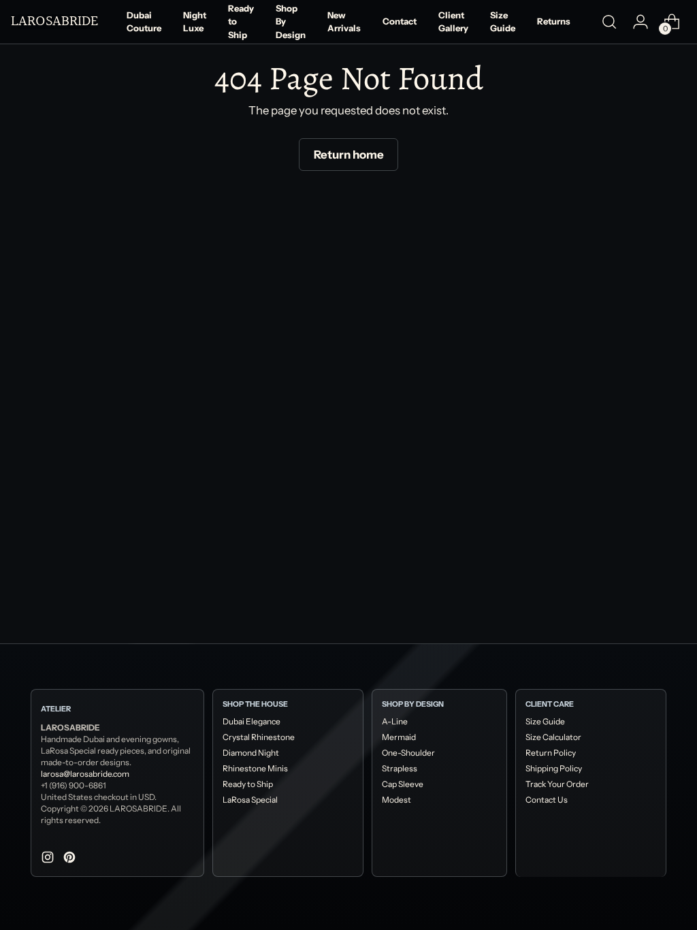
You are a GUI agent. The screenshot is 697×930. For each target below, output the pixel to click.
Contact (400, 21)
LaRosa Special (250, 800)
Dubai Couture (144, 22)
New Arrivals (344, 22)
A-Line (395, 721)
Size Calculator (553, 737)
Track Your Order (557, 784)
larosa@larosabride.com (85, 774)
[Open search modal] (609, 21)
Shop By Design (291, 21)
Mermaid (399, 737)
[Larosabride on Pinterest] (71, 859)
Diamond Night (251, 753)
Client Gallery (453, 22)
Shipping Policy (553, 768)
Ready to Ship (241, 21)
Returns (553, 21)
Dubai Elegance (251, 721)
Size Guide (502, 22)
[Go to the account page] (640, 21)
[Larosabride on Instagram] (49, 859)
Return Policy (550, 753)
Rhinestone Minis (255, 768)
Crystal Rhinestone (259, 737)
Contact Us (546, 800)
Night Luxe (194, 22)
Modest (396, 800)
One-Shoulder (408, 753)
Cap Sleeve (402, 784)
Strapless (399, 768)
